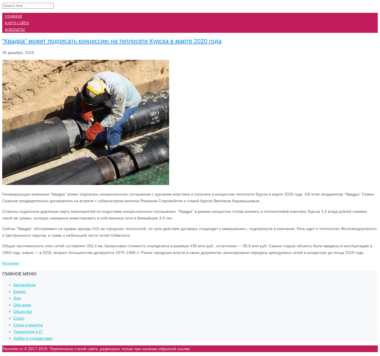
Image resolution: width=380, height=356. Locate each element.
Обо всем (22, 305)
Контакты (15, 29)
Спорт (18, 318)
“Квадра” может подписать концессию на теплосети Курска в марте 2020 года (111, 41)
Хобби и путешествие (33, 338)
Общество (22, 311)
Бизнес (19, 291)
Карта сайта (17, 23)
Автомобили (24, 285)
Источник (10, 263)
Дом (17, 298)
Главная (13, 16)
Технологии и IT (28, 331)
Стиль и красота (28, 325)
